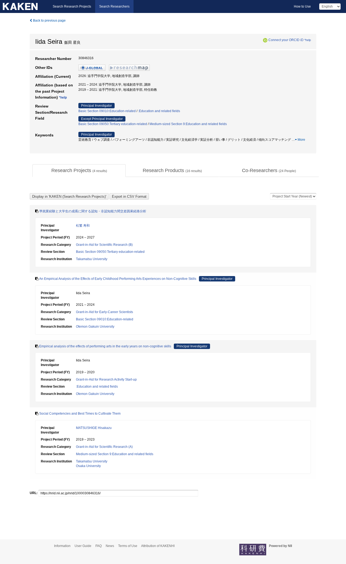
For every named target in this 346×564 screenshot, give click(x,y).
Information (62, 546)
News (110, 546)
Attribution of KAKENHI (158, 546)
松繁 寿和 (83, 225)
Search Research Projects (72, 6)
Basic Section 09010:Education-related (107, 111)
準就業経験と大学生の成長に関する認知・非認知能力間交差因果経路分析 (92, 211)
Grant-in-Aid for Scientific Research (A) (104, 447)
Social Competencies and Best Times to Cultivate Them (80, 413)
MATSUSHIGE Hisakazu (94, 428)
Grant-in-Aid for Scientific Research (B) (104, 245)
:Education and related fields (159, 111)
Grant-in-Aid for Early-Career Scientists (104, 312)
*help (307, 40)
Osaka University (88, 466)
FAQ (98, 546)
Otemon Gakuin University (95, 326)
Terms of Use (127, 546)
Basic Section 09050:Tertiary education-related (112, 124)
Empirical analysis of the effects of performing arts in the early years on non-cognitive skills (105, 346)
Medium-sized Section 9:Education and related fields (188, 124)
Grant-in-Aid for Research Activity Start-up (106, 379)
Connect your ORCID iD (286, 40)
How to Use (302, 6)
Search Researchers (114, 6)
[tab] (79, 170)
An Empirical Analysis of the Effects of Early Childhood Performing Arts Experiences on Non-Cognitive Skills (117, 279)
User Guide (83, 546)
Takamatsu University (91, 259)
